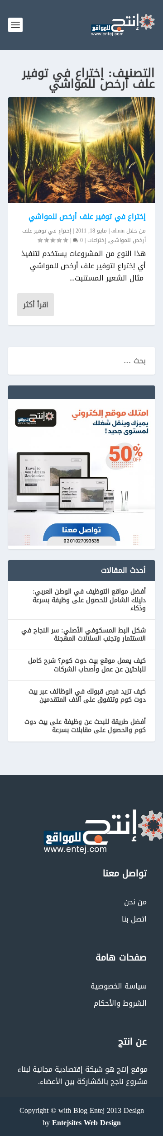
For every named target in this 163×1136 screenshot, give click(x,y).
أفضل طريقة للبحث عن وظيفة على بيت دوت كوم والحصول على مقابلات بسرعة (85, 726)
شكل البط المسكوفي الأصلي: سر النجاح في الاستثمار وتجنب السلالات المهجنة (83, 634)
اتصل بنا (134, 919)
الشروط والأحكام (120, 1003)
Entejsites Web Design (86, 1123)
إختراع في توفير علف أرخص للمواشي (87, 216)
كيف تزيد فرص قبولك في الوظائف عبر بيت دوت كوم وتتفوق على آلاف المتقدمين (87, 695)
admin (118, 231)
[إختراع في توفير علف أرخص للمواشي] (81, 150)
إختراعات (96, 240)
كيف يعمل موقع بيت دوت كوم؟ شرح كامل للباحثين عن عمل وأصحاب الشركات (87, 665)
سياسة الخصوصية (119, 986)
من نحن (135, 902)
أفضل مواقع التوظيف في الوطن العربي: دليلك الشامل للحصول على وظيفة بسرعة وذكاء (89, 599)
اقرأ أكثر (35, 305)
